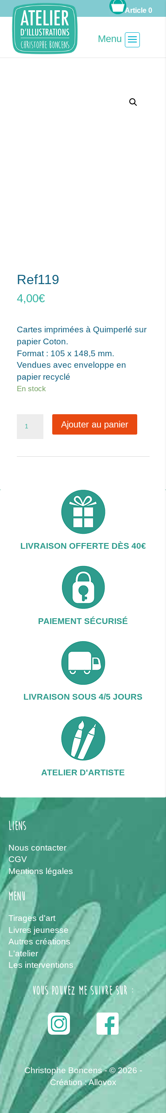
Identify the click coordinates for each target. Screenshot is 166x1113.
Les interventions (40, 965)
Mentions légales (40, 871)
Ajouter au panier (94, 424)
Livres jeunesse (38, 930)
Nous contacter (37, 847)
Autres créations (39, 941)
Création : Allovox (83, 1082)
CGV (17, 859)
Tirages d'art (31, 918)
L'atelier (23, 953)
